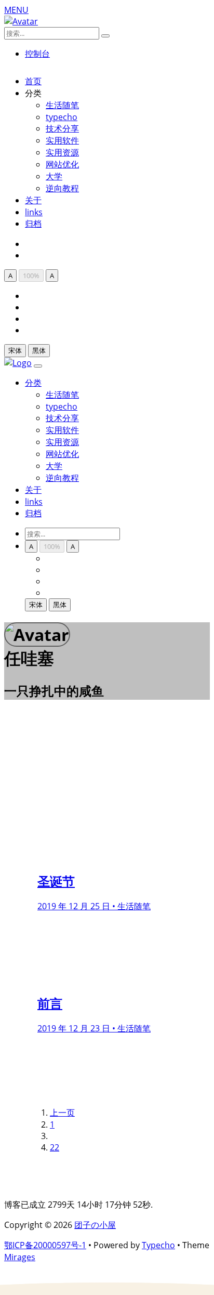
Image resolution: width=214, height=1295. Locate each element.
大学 (54, 176)
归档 (33, 223)
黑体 (39, 350)
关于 (33, 200)
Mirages (19, 1257)
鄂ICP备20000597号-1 (45, 1245)
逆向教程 (62, 188)
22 (54, 1147)
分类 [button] (33, 382)
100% (31, 275)
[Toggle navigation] (38, 366)
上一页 (62, 1112)
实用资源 (62, 152)
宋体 (15, 350)
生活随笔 (62, 105)
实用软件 (62, 140)
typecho (61, 117)
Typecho (158, 1245)
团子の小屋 (95, 1225)
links (34, 212)
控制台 (37, 53)
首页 (33, 81)
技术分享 (62, 128)
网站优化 (62, 164)
